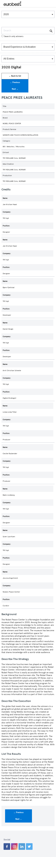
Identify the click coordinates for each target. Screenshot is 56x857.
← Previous (15, 82)
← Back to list (15, 76)
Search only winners (13, 36)
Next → (15, 89)
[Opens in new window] (7, 846)
